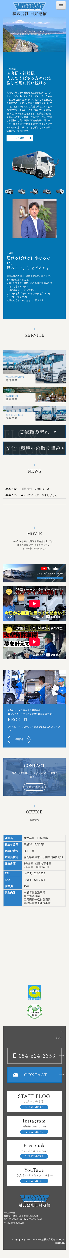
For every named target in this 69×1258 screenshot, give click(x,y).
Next (62, 191)
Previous (6, 191)
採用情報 (26, 488)
